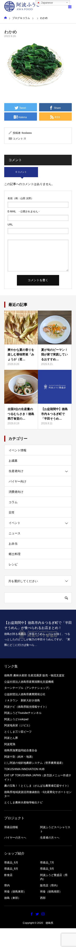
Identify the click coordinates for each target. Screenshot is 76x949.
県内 (7, 885)
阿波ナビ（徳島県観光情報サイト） (26, 706)
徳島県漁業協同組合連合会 (20, 750)
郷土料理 (14, 554)
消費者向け (16, 491)
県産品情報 (11, 827)
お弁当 (13, 543)
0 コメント (21, 172)
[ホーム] (5, 18)
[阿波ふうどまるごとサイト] (22, 6)
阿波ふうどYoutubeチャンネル (23, 712)
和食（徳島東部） (15, 891)
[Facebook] (32, 914)
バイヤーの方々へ (15, 837)
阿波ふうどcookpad (16, 719)
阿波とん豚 (11, 737)
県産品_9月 (47, 868)
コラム (13, 502)
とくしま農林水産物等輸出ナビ (23, 802)
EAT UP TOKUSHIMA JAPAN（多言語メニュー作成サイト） (37, 777)
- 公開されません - (23, 211)
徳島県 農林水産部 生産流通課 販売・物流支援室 (34, 675)
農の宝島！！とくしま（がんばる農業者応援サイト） (37, 785)
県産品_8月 (11, 868)
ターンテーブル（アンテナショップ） (27, 687)
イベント (14, 523)
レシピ (13, 564)
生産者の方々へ (49, 837)
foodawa (27, 132)
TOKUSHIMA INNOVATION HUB (24, 769)
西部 (43, 897)
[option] (38, 634)
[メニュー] (69, 6)
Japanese (46, 2)
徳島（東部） (12, 897)
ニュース (14, 533)
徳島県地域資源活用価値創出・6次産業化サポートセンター (38, 794)
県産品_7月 (47, 862)
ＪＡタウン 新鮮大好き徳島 (22, 700)
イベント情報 (17, 450)
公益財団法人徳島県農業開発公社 (24, 694)
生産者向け (16, 471)
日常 (12, 512)
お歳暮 (13, 460)
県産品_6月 (11, 862)
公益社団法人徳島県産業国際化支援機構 (29, 681)
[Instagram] (43, 914)
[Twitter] (37, 914)
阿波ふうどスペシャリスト (55, 829)
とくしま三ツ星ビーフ (18, 731)
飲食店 (8, 875)
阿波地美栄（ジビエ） (18, 725)
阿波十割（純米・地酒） (19, 756)
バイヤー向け (17, 481)
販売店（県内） (49, 885)
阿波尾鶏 (9, 744)
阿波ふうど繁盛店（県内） (54, 877)
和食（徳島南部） (51, 891)
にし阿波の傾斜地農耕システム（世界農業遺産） (34, 762)
